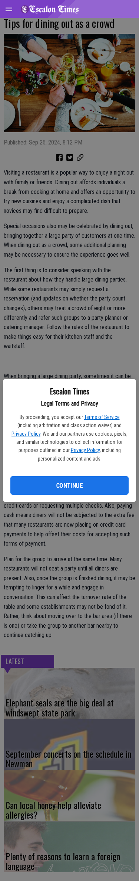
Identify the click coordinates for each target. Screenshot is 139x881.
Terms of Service (102, 417)
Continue (69, 485)
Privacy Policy (25, 434)
